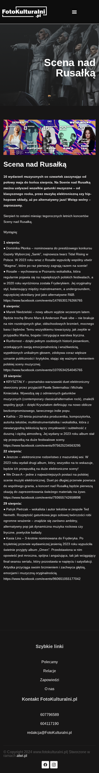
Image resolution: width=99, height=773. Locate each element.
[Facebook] (45, 764)
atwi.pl (22, 756)
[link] (42, 300)
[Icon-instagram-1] (54, 764)
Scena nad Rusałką (35, 164)
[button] (74, 12)
